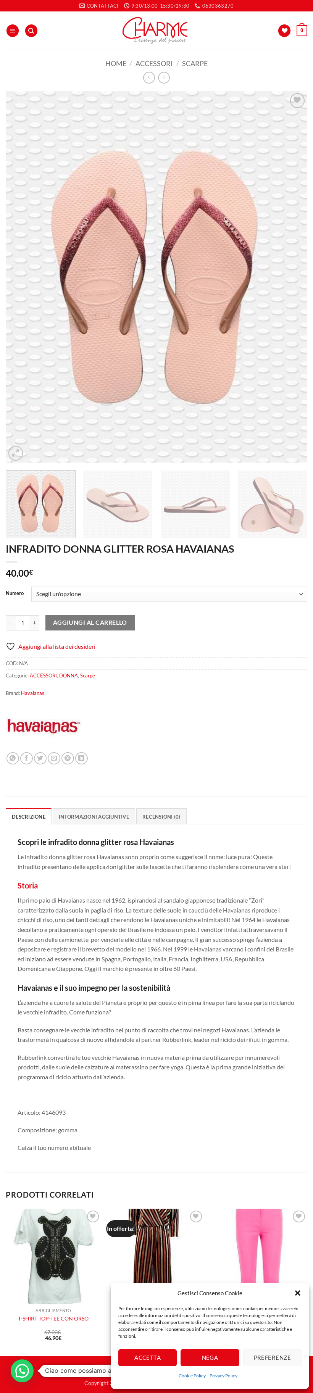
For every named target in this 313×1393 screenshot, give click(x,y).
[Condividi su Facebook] (26, 758)
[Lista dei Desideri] (284, 30)
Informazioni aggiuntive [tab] (94, 817)
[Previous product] (164, 78)
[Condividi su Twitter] (40, 758)
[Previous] (21, 277)
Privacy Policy (223, 1375)
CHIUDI (114, 1338)
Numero (15, 593)
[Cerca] (31, 30)
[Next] (291, 277)
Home (115, 63)
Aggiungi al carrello (90, 622)
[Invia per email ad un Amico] (54, 758)
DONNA (68, 675)
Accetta (147, 1357)
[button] (298, 1293)
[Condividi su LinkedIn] (81, 758)
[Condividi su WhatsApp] (12, 758)
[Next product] (149, 78)
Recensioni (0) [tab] (161, 817)
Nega (210, 1357)
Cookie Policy (192, 1375)
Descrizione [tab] (28, 817)
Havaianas (32, 693)
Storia (28, 885)
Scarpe (195, 63)
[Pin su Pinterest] (67, 758)
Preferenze (272, 1357)
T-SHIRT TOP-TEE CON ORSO (53, 1318)
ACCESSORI (154, 63)
